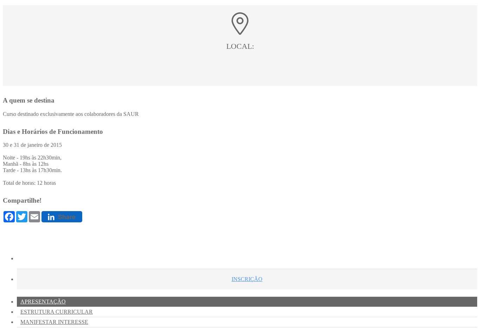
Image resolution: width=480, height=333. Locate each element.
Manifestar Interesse (54, 322)
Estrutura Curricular (56, 312)
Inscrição (247, 279)
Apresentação (43, 302)
